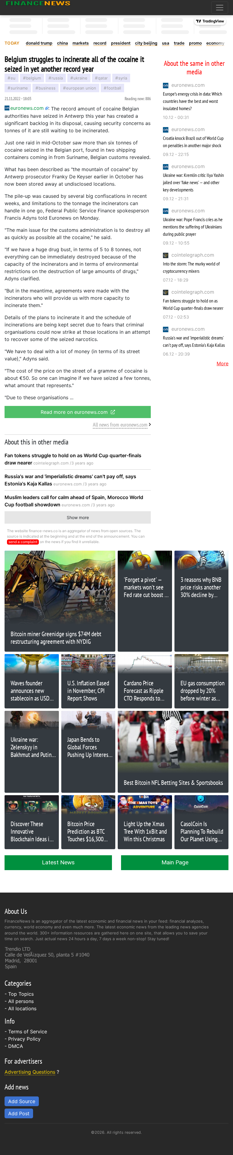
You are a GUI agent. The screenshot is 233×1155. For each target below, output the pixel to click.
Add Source (21, 1101)
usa (165, 43)
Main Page (174, 862)
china (62, 43)
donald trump (39, 43)
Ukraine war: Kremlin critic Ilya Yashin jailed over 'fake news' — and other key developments (193, 182)
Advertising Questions (30, 1072)
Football (114, 88)
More (222, 363)
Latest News (58, 862)
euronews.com (188, 85)
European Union (81, 88)
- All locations (20, 1008)
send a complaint (22, 541)
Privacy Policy (24, 1039)
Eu (13, 78)
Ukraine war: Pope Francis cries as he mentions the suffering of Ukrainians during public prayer (193, 226)
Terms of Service (27, 1031)
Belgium (33, 78)
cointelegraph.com (192, 255)
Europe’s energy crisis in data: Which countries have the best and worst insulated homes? (192, 101)
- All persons (19, 1001)
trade (179, 43)
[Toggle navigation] (219, 8)
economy (215, 43)
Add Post (18, 1113)
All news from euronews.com (120, 424)
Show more (78, 517)
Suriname (19, 88)
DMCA (15, 1046)
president (120, 43)
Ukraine (80, 78)
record (99, 43)
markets (81, 43)
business (47, 88)
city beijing (146, 43)
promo (195, 43)
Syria (122, 78)
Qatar (103, 78)
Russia (57, 78)
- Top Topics (19, 994)
